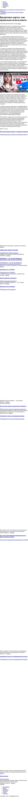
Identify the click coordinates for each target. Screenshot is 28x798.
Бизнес (4, 1)
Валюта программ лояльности (8, 278)
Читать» (2, 247)
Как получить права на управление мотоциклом (13, 406)
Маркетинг (6, 5)
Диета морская (4, 776)
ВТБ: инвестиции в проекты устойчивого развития (14, 131)
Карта (4, 7)
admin (19, 23)
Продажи (5, 4)
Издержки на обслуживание (7, 286)
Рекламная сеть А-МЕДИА (7, 269)
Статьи (5, 792)
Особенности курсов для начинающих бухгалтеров (13, 656)
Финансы (5, 3)
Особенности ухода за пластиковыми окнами (12, 416)
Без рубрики (6, 787)
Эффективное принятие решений (9, 250)
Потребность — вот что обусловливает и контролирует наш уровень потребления (11, 259)
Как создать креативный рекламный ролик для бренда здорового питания (13, 536)
